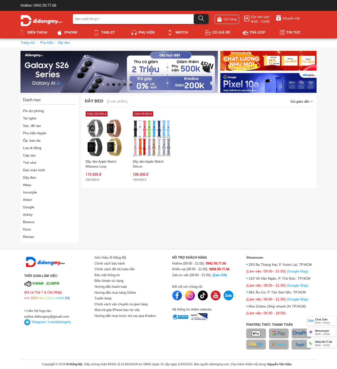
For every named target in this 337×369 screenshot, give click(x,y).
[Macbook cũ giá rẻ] (268, 60)
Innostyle (30, 192)
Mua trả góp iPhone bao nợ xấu (117, 310)
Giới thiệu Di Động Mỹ (110, 257)
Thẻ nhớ (29, 163)
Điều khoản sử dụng (108, 281)
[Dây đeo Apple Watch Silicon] (152, 137)
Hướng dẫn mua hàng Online (115, 292)
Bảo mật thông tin (107, 275)
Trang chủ (27, 42)
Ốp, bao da (31, 140)
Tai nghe (29, 118)
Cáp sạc (29, 155)
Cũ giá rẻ (221, 32)
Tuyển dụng (102, 298)
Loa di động (32, 148)
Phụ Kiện (46, 42)
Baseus (29, 222)
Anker (27, 200)
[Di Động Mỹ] (41, 20)
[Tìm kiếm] (201, 19)
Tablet (108, 32)
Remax (28, 237)
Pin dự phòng (33, 111)
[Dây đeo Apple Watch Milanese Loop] (105, 137)
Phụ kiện (146, 32)
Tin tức (293, 32)
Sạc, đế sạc (32, 126)
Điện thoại (37, 32)
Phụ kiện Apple (34, 133)
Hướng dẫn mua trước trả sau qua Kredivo (125, 316)
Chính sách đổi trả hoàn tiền (114, 269)
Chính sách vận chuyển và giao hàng (121, 304)
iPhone (70, 32)
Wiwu (27, 185)
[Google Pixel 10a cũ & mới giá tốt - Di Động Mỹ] (268, 82)
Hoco (27, 229)
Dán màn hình (34, 170)
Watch (181, 32)
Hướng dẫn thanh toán (110, 287)
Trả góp (257, 32)
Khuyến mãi (291, 18)
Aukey (28, 214)
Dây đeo (64, 42)
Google (28, 207)
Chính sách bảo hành (109, 263)
